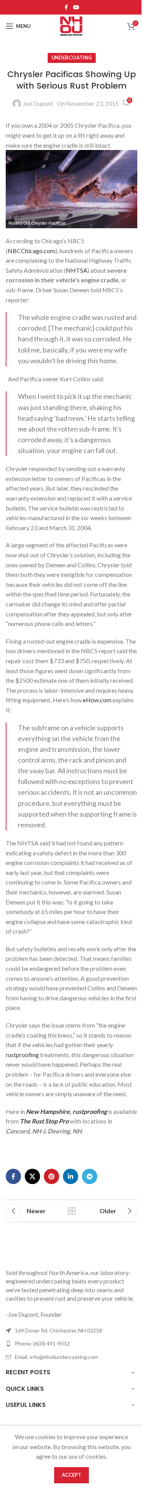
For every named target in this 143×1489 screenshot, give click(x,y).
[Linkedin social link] (70, 1176)
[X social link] (32, 1176)
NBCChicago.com (31, 250)
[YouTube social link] (76, 7)
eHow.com (97, 699)
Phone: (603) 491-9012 (42, 1343)
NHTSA (76, 270)
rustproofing (22, 1054)
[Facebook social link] (66, 7)
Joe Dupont (38, 103)
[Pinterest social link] (51, 1176)
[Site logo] (71, 25)
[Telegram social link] (89, 1176)
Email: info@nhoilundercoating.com (56, 1357)
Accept (71, 1475)
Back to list (72, 1211)
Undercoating (71, 57)
